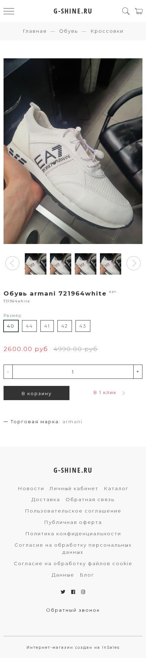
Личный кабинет (74, 488)
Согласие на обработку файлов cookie (73, 563)
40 (11, 326)
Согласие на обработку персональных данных (73, 548)
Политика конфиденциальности (73, 533)
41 (47, 326)
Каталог (116, 488)
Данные (63, 575)
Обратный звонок (73, 610)
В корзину (37, 393)
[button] (12, 263)
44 (29, 326)
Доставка (46, 499)
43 (82, 326)
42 (64, 326)
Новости (31, 488)
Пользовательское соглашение (73, 511)
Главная (35, 31)
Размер (13, 315)
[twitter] (63, 592)
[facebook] (73, 592)
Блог (87, 575)
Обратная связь (90, 499)
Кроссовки (107, 31)
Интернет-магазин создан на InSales (73, 647)
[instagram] (83, 592)
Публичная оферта (73, 522)
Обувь (68, 31)
